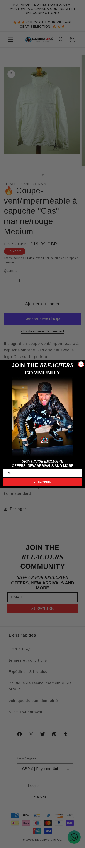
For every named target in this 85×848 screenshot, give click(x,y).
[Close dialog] (81, 364)
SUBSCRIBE (42, 482)
